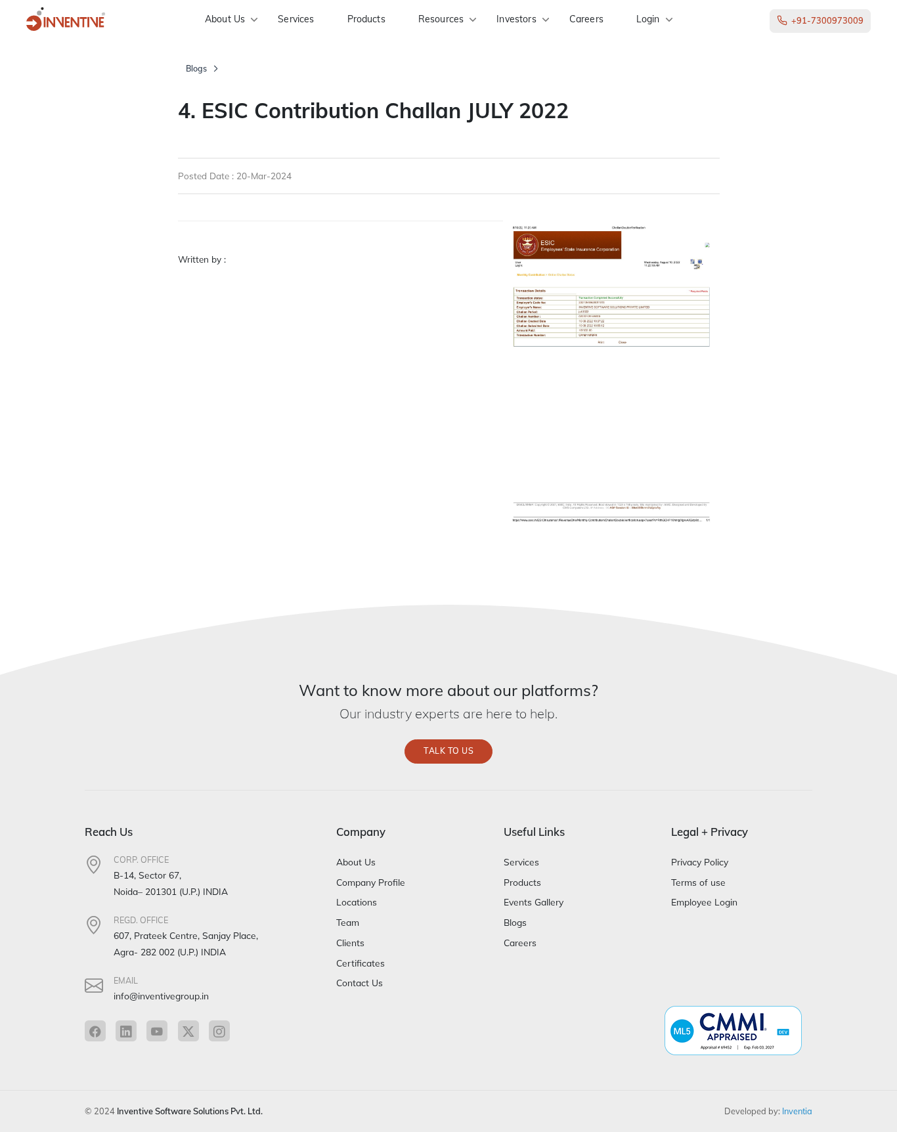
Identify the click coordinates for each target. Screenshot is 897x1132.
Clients (350, 942)
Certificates (360, 963)
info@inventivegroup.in (161, 995)
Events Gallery (533, 901)
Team (347, 922)
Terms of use (698, 882)
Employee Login (704, 901)
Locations (356, 901)
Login (648, 19)
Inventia (797, 1111)
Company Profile (370, 882)
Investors (516, 19)
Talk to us (448, 751)
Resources (441, 19)
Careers (586, 19)
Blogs (196, 69)
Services (296, 19)
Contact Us (359, 982)
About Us (225, 19)
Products (366, 19)
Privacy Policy (699, 861)
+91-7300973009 (827, 20)
